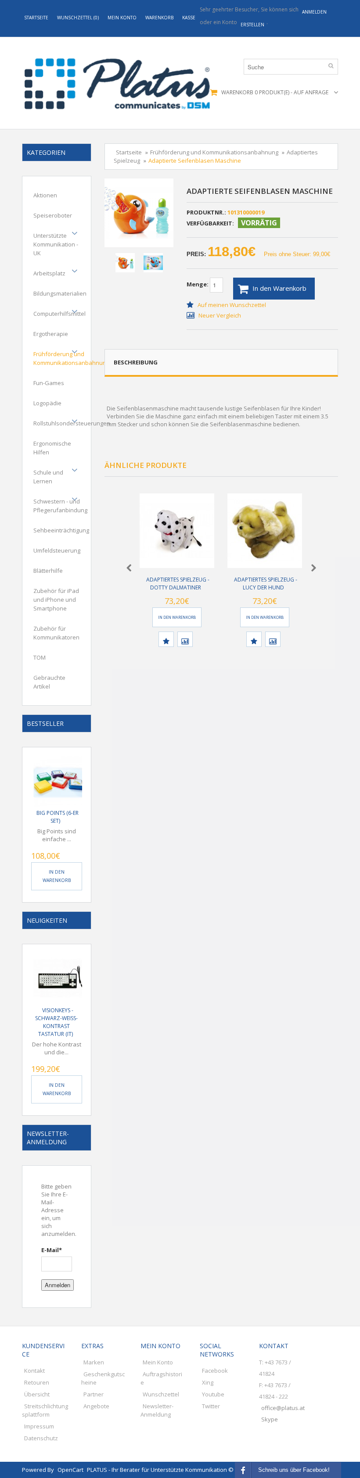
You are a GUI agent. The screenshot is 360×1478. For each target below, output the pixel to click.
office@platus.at (283, 1408)
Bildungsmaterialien (59, 293)
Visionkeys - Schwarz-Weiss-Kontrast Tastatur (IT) (56, 1022)
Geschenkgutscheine (103, 1378)
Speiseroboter (52, 215)
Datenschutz (41, 1438)
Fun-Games (48, 383)
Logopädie (47, 403)
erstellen (252, 24)
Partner (93, 1394)
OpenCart (70, 1470)
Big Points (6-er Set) (57, 817)
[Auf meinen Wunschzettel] (166, 639)
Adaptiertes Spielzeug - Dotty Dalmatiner (177, 583)
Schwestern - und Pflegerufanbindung (60, 505)
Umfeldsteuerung (56, 550)
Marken (93, 1362)
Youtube (213, 1394)
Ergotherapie (50, 334)
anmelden (314, 12)
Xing (207, 1382)
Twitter (211, 1406)
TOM (39, 657)
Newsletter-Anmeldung (156, 1410)
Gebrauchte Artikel (49, 682)
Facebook (215, 1370)
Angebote (96, 1406)
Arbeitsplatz (49, 273)
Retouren (36, 1382)
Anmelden (57, 1285)
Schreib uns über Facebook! (294, 1470)
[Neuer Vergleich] (185, 639)
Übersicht (37, 1394)
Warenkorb (159, 17)
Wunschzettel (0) (78, 17)
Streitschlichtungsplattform (45, 1410)
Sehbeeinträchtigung (61, 530)
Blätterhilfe (48, 571)
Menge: (198, 284)
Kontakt (34, 1370)
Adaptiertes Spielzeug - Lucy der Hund (265, 583)
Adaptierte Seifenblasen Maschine (194, 160)
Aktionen (45, 195)
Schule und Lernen (48, 476)
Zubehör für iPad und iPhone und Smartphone (56, 599)
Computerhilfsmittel (59, 314)
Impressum (39, 1426)
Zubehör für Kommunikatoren (56, 633)
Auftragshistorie (161, 1378)
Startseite (36, 17)
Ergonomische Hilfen (52, 447)
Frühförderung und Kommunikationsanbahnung (71, 358)
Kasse (188, 17)
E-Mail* (51, 1250)
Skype (269, 1419)
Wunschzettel (161, 1394)
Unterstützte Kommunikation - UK (55, 244)
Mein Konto (122, 17)
